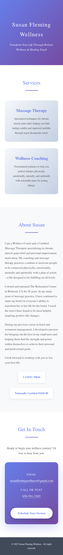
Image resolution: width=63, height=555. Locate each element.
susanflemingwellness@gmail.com (31, 481)
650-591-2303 (31, 496)
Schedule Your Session (31, 513)
